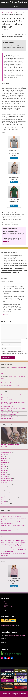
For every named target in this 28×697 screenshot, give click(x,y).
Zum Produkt (14, 158)
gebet (2, 544)
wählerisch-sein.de (4, 555)
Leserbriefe (3, 486)
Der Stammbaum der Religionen (8, 406)
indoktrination (3, 546)
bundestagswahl (4, 542)
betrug (13, 540)
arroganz (9, 540)
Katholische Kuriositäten (6, 480)
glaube (7, 544)
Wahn (16, 224)
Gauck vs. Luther (4, 470)
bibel (17, 540)
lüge (22, 547)
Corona (9, 542)
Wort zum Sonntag (5, 503)
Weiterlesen (4, 446)
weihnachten (19, 553)
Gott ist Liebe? (4, 476)
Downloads (6, 602)
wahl (15, 553)
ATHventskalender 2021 (6, 452)
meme (2, 550)
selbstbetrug (16, 551)
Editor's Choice (4, 458)
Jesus (16, 546)
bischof (20, 540)
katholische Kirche (4, 547)
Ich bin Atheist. (4, 397)
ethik (12, 542)
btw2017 (24, 540)
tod (1, 553)
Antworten (5, 314)
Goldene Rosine (4, 474)
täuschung (5, 553)
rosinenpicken (9, 551)
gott (5, 224)
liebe (16, 547)
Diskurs (2, 456)
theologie (24, 551)
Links (5, 603)
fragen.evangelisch (5, 462)
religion (13, 224)
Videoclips (6, 605)
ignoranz (18, 544)
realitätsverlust (19, 549)
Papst (9, 549)
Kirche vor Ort (4, 482)
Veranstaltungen (4, 499)
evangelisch (16, 542)
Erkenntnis (3, 460)
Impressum (13, 693)
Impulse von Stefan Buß (10, 12)
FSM (2, 464)
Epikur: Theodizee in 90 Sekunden (12, 385)
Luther (2, 488)
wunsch (24, 553)
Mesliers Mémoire (5, 492)
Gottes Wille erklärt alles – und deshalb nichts (11, 516)
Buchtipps (3, 454)
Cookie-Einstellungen (14, 694)
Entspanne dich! (8, 606)
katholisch (21, 546)
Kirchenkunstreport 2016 (6, 484)
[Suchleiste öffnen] (10, 6)
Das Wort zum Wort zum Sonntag (10, 444)
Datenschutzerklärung (21, 693)
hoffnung (14, 544)
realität (11, 549)
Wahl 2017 (3, 501)
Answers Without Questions (14, 2)
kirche (12, 547)
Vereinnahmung (10, 553)
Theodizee (20, 551)
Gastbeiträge (4, 468)
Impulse (11, 34)
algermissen (4, 540)
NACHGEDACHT (4, 494)
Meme (2, 490)
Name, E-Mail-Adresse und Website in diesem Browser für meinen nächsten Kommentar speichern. (14, 352)
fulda (23, 542)
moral (6, 550)
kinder (9, 547)
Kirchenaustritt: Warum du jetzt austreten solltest (11, 394)
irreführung (10, 546)
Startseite (4, 12)
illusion (23, 544)
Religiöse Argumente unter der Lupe (9, 498)
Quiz (2, 496)
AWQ (2, 381)
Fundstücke (3, 466)
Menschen (8, 224)
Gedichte (3, 472)
